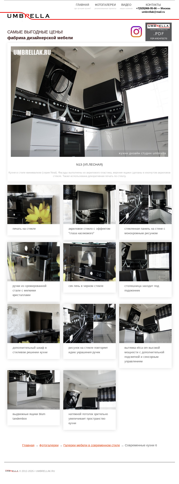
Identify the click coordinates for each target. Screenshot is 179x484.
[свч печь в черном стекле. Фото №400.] (89, 243)
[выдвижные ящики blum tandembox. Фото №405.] (33, 371)
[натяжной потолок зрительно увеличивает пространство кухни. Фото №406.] (89, 371)
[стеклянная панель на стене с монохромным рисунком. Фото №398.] (145, 186)
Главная (28, 445)
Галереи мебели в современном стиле (91, 445)
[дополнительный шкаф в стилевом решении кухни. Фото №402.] (33, 305)
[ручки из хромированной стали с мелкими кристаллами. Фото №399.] (33, 243)
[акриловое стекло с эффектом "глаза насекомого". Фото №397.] (89, 186)
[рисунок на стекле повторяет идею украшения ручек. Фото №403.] (89, 305)
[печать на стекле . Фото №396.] (33, 186)
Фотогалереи (49, 445)
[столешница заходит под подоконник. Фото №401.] (145, 243)
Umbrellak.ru (45, 471)
